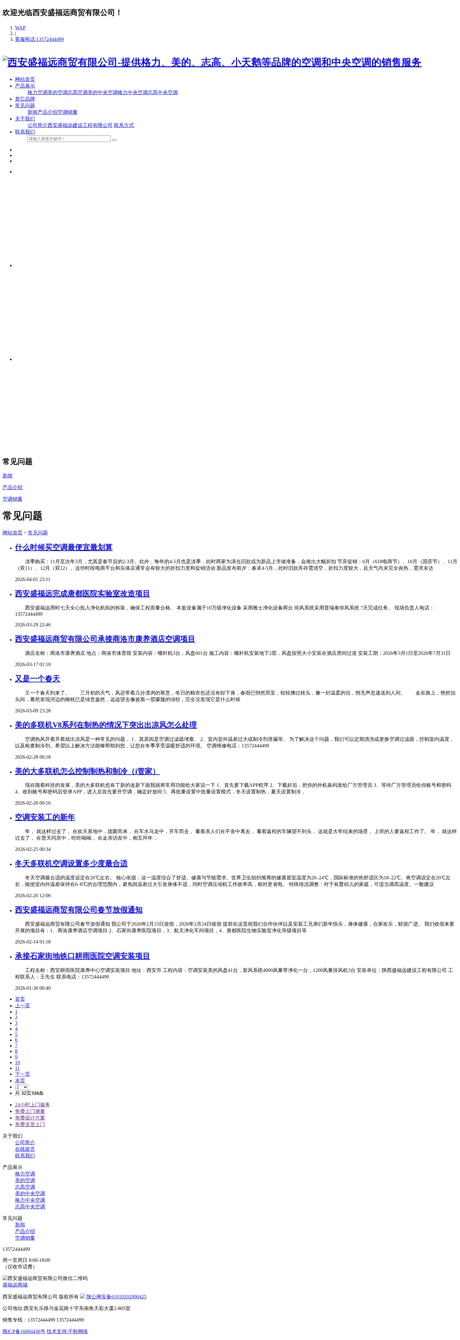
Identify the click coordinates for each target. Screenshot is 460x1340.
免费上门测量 (30, 1111)
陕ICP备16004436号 (24, 1331)
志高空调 (78, 92)
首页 (20, 999)
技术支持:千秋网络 (67, 1331)
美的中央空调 (103, 92)
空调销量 (68, 112)
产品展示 (25, 85)
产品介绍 (48, 112)
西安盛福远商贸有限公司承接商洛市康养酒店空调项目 (105, 639)
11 (17, 1068)
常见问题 (25, 105)
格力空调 (38, 92)
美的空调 (58, 92)
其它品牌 (25, 99)
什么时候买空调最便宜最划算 (64, 547)
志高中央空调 (163, 92)
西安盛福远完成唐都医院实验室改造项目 (82, 593)
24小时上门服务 (32, 1104)
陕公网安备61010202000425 (116, 1296)
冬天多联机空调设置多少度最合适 (71, 863)
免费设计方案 (30, 1117)
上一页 (22, 1005)
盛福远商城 (15, 1284)
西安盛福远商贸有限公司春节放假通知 (79, 910)
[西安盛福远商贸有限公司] (212, 62)
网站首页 (25, 79)
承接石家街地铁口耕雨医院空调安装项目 (82, 956)
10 (17, 1062)
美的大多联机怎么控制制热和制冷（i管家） (87, 771)
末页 (20, 1080)
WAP (20, 27)
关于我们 (25, 118)
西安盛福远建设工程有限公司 (80, 125)
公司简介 (38, 125)
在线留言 (25, 1149)
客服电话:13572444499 (39, 39)
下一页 (22, 1074)
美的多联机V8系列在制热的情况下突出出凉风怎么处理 (106, 725)
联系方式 (124, 125)
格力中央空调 (133, 92)
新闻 (33, 112)
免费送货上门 (30, 1124)
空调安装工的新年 (45, 817)
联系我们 (25, 131)
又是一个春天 (37, 679)
